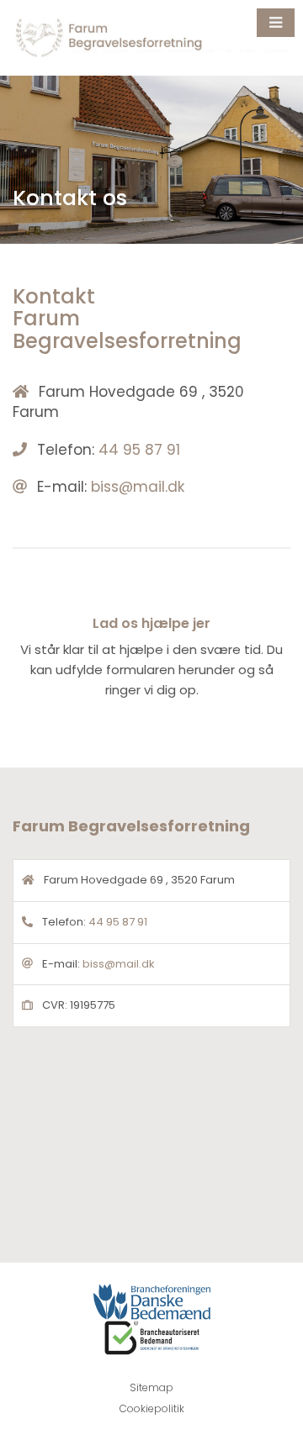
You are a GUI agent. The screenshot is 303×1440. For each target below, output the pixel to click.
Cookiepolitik (152, 1408)
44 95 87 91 (139, 450)
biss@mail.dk (137, 487)
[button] (276, 22)
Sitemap (151, 1387)
